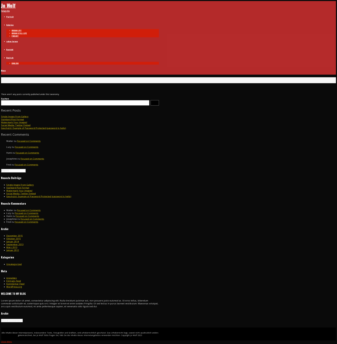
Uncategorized (14, 264)
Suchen (5, 98)
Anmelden (11, 278)
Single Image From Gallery (15, 116)
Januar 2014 (12, 241)
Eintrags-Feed (13, 281)
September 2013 (14, 244)
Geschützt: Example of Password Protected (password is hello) (33, 128)
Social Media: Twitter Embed (16, 125)
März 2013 (11, 247)
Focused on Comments (29, 141)
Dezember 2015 (14, 235)
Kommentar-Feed (15, 283)
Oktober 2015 (13, 238)
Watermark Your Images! (14, 122)
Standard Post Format (12, 119)
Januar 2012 (12, 250)
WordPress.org (14, 286)
